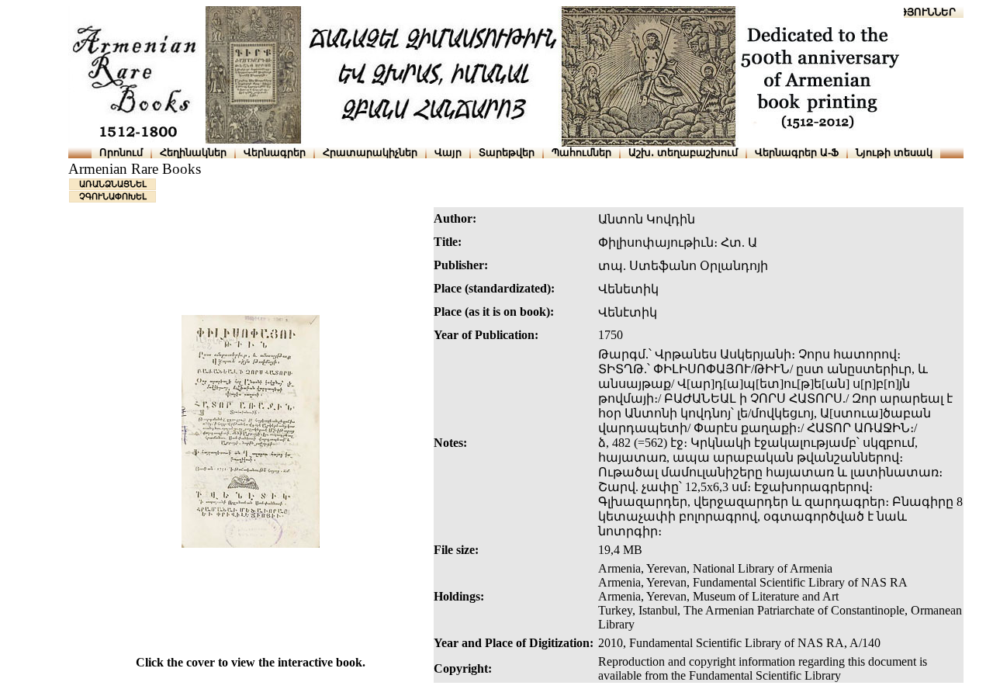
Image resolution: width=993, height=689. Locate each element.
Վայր (448, 152)
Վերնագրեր (275, 152)
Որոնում (121, 152)
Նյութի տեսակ (894, 152)
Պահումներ (581, 152)
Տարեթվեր (507, 152)
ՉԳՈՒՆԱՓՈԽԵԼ (113, 196)
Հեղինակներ (193, 152)
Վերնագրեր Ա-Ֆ (797, 152)
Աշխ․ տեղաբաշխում (683, 152)
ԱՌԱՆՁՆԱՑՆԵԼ (113, 184)
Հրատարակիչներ (370, 152)
